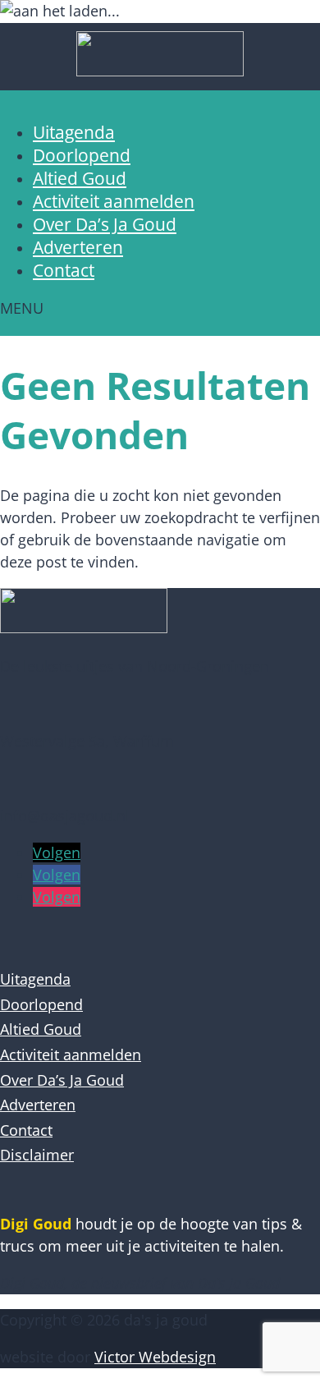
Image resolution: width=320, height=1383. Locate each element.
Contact (63, 270)
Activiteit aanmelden (113, 201)
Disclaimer (37, 1155)
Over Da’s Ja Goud (104, 224)
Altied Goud (79, 178)
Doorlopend (81, 155)
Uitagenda (74, 132)
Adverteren (78, 247)
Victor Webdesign (155, 1357)
